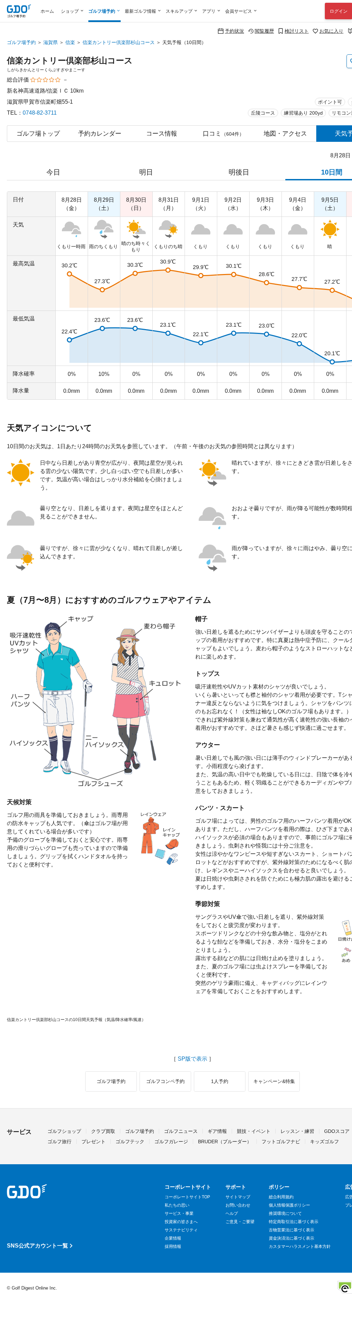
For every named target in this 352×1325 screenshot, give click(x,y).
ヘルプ (232, 1213)
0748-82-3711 (40, 113)
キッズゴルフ (324, 1141)
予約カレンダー (99, 133)
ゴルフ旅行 (59, 1141)
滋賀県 (50, 42)
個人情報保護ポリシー (289, 1205)
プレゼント (93, 1141)
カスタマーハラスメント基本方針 (300, 1246)
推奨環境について (285, 1213)
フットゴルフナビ (281, 1141)
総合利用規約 (281, 1197)
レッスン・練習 (297, 1131)
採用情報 (173, 1246)
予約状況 (234, 30)
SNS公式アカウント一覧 (37, 1246)
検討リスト (297, 30)
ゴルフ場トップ (38, 133)
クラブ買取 (103, 1131)
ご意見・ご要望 (240, 1221)
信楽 (70, 42)
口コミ (223, 133)
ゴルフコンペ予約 (165, 1081)
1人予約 (219, 1081)
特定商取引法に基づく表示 (293, 1221)
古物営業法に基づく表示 (291, 1230)
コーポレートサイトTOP (187, 1197)
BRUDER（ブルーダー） (225, 1141)
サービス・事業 (179, 1213)
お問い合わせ (238, 1205)
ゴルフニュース (181, 1131)
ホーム (47, 11)
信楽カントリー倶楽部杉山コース (118, 42)
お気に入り (331, 30)
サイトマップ (238, 1197)
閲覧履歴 (264, 30)
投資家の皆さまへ (181, 1221)
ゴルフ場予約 (21, 42)
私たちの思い (177, 1205)
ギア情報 (217, 1131)
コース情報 (161, 133)
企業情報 (173, 1238)
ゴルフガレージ (171, 1141)
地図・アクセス (285, 133)
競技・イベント (254, 1131)
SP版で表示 (192, 1059)
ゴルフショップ (64, 1131)
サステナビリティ (181, 1230)
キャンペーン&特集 (274, 1081)
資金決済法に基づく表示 (291, 1238)
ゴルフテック (130, 1141)
